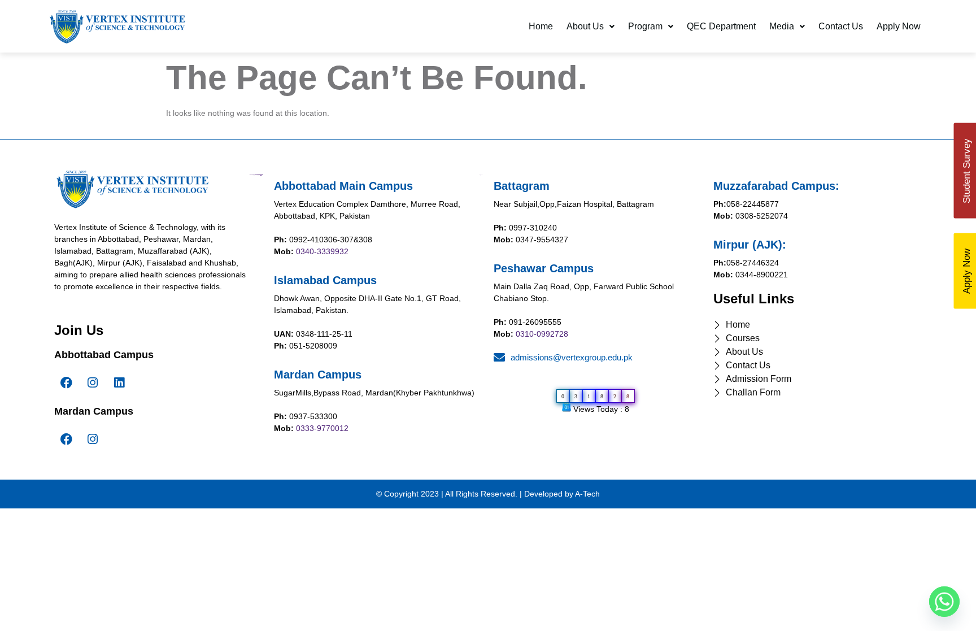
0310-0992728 (542, 333)
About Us (585, 26)
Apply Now (899, 26)
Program (645, 26)
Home (541, 26)
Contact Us (840, 26)
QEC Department (721, 26)
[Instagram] (92, 383)
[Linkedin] (119, 383)
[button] (590, 26)
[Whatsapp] (944, 601)
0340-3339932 (322, 251)
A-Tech (587, 493)
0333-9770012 (322, 428)
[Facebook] (66, 383)
